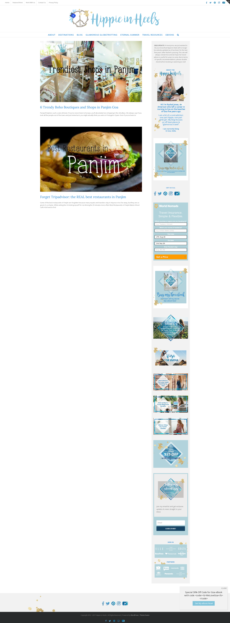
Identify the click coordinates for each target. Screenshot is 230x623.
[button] (178, 34)
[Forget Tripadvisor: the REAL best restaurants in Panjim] (91, 159)
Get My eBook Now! (204, 603)
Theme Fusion (144, 615)
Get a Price (162, 257)
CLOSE (224, 588)
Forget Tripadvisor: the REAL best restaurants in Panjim (83, 197)
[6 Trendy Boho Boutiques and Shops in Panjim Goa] (91, 71)
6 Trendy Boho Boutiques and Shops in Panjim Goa (79, 107)
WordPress (134, 615)
